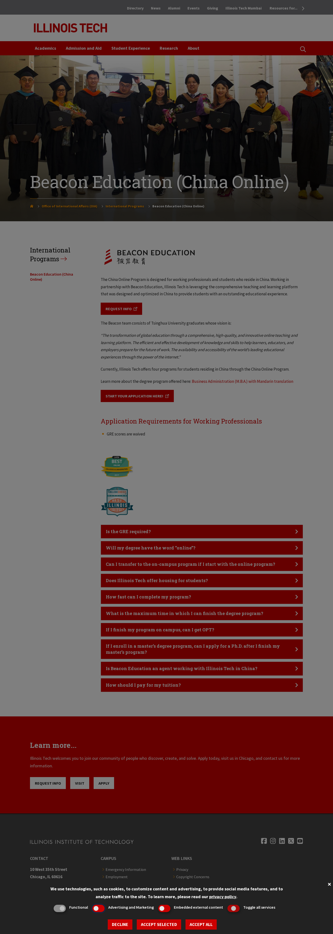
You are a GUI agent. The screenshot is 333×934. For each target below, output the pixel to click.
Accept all (201, 924)
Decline (120, 924)
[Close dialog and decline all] (329, 884)
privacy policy (222, 896)
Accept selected (159, 924)
